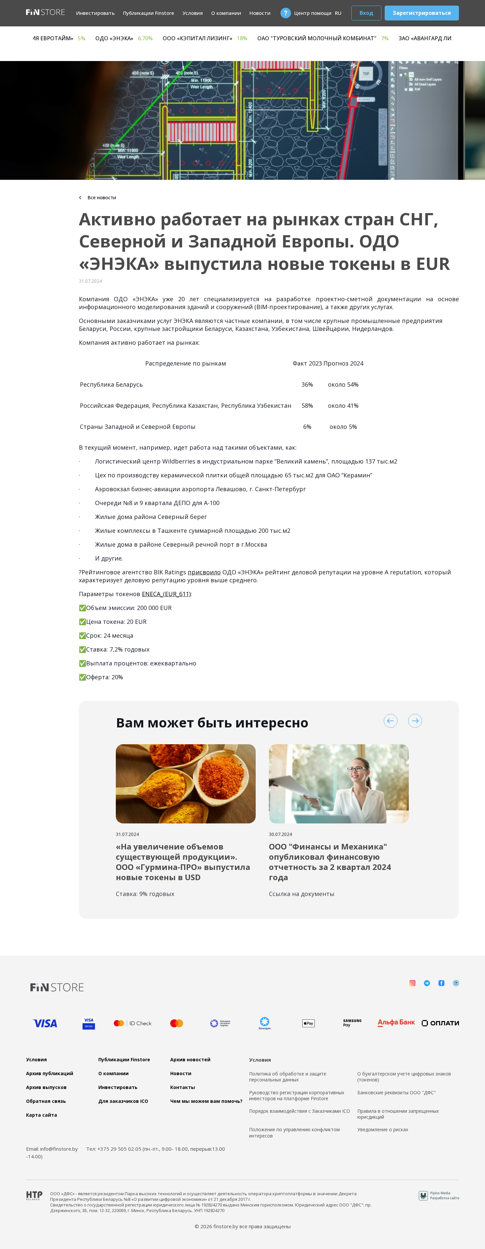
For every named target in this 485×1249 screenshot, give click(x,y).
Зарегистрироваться (422, 12)
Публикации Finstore (148, 13)
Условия (192, 13)
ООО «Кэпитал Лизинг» (284, 38)
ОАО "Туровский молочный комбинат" (402, 38)
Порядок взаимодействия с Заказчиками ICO (299, 1111)
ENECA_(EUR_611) (166, 594)
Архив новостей (190, 1060)
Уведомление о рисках (382, 1130)
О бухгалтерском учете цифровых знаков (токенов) (404, 1077)
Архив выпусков (46, 1087)
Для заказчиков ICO (123, 1101)
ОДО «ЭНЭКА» (203, 38)
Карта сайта (41, 1115)
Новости (260, 13)
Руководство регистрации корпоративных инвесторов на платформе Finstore (296, 1096)
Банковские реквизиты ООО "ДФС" (396, 1093)
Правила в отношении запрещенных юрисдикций (398, 1114)
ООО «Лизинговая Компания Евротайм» (97, 38)
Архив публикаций (49, 1073)
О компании (226, 13)
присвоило (204, 572)
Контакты (182, 1087)
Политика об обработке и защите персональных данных (287, 1077)
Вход (366, 12)
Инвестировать (95, 13)
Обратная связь (46, 1101)
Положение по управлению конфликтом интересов (294, 1132)
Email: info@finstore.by (52, 1148)
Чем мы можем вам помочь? (206, 1101)
